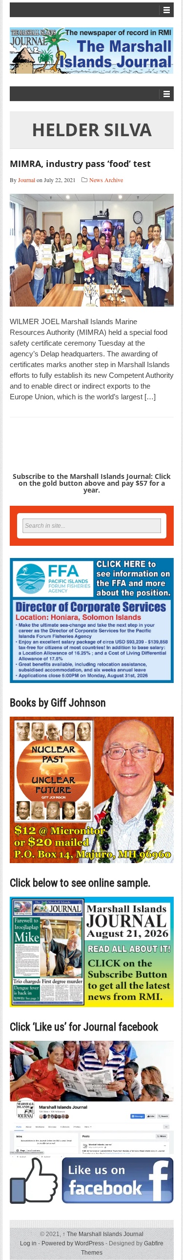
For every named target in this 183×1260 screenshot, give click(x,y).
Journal (26, 180)
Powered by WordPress (72, 1243)
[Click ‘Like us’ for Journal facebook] (92, 1122)
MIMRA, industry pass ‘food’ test (80, 163)
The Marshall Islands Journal (102, 1234)
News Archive (106, 180)
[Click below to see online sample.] (92, 952)
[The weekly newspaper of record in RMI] (92, 50)
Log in (28, 1243)
